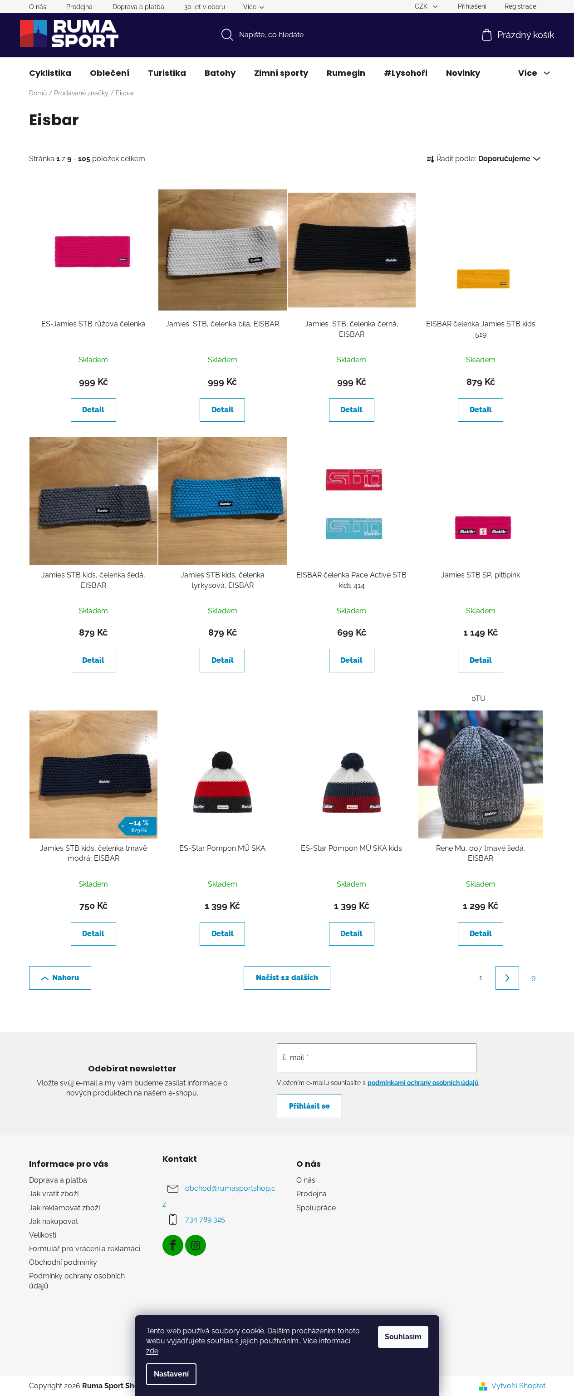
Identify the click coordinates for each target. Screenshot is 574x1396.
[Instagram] (195, 1245)
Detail (93, 409)
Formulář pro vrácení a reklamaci (84, 1248)
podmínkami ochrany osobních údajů (423, 1082)
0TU (478, 698)
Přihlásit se (309, 1106)
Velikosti (42, 1235)
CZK (422, 6)
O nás (37, 6)
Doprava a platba (138, 6)
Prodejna (79, 6)
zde (152, 1351)
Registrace (520, 6)
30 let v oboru (204, 6)
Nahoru (65, 977)
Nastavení (171, 1374)
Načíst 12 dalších (287, 977)
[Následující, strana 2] (507, 978)
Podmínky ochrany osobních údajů (77, 1281)
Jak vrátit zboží (53, 1193)
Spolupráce (316, 1208)
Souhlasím (403, 1336)
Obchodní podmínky (63, 1262)
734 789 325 (205, 1219)
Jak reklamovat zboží (64, 1208)
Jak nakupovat (53, 1221)
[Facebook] (172, 1245)
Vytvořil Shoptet (518, 1385)
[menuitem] (50, 73)
